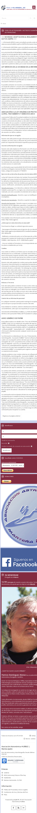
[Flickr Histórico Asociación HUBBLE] (24, 808)
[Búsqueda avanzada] (34, 18)
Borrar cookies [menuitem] (30, 738)
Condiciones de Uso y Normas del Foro (16, 792)
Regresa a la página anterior (11, 416)
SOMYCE (6, 773)
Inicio (4, 23)
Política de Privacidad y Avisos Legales (16, 790)
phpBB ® (16, 800)
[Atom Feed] (18, 808)
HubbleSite (7, 778)
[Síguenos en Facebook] (13, 808)
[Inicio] (18, 7)
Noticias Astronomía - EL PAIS (13, 780)
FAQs (5, 795)
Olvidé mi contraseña (8, 440)
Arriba (33, 735)
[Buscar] (30, 18)
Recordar (5, 443)
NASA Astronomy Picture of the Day (15, 775)
